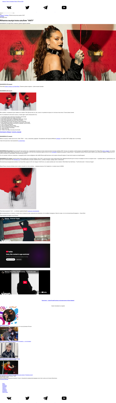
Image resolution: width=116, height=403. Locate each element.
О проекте (4, 389)
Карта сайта (5, 392)
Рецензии (4, 385)
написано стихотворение (33, 211)
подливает (54, 152)
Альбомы (12, 1)
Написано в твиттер (4, 325)
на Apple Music (21, 140)
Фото (3, 383)
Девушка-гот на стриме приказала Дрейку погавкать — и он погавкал (15, 341)
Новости (4, 1)
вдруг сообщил (106, 150)
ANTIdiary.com (17, 159)
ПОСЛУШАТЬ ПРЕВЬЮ (5, 132)
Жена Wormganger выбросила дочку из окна (10, 358)
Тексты (8, 1)
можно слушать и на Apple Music (12, 86)
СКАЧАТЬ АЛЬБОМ (16, 132)
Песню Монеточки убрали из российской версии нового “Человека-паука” (16, 374)
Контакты (4, 391)
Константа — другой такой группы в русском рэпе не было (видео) (58, 300)
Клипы (15, 1)
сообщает (58, 138)
